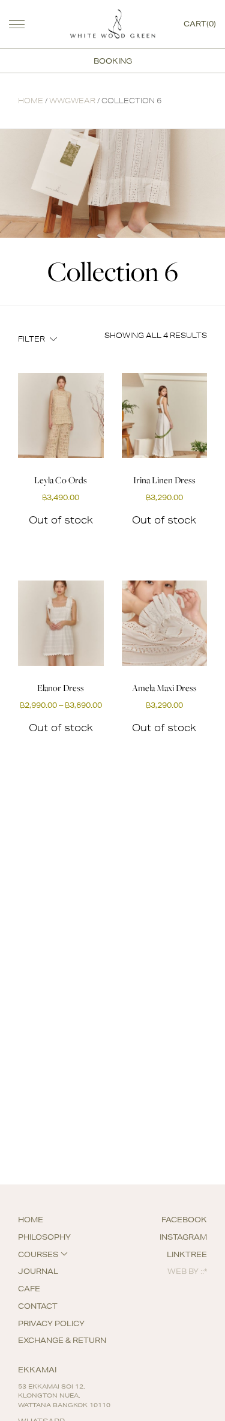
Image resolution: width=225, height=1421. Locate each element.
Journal (38, 1271)
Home (30, 100)
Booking (113, 61)
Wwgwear (72, 100)
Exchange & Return (62, 1340)
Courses (38, 1254)
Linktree (187, 1254)
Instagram (183, 1237)
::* (203, 1271)
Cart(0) (200, 24)
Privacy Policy (51, 1323)
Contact (38, 1306)
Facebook (184, 1219)
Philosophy (44, 1237)
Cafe (29, 1289)
